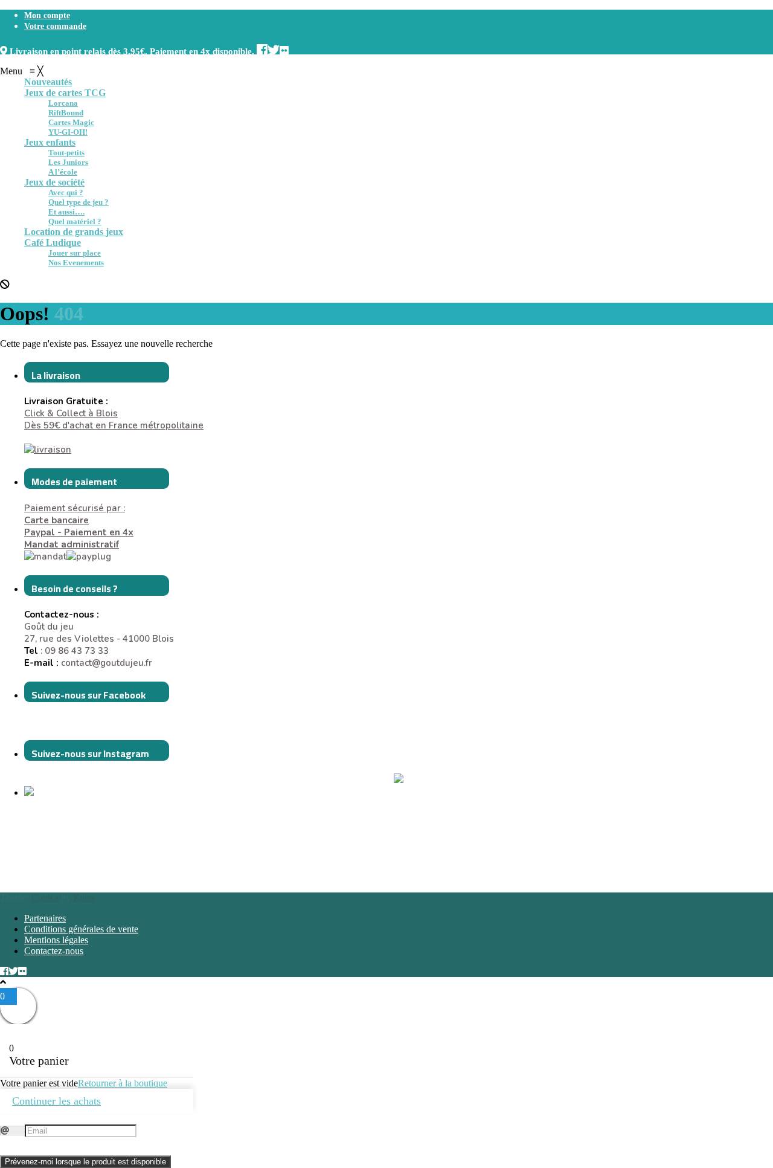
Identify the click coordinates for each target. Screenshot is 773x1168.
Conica (45, 897)
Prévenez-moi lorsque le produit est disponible (85, 1161)
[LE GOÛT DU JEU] (54, 793)
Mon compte (47, 15)
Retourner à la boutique (122, 1083)
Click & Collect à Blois (71, 413)
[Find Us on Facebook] (262, 49)
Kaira (83, 897)
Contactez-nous (53, 951)
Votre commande (55, 26)
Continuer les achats (56, 1101)
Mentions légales (56, 940)
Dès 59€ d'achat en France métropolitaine (114, 425)
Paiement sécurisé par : (74, 514)
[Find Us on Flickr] (284, 49)
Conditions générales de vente (81, 929)
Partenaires (45, 918)
